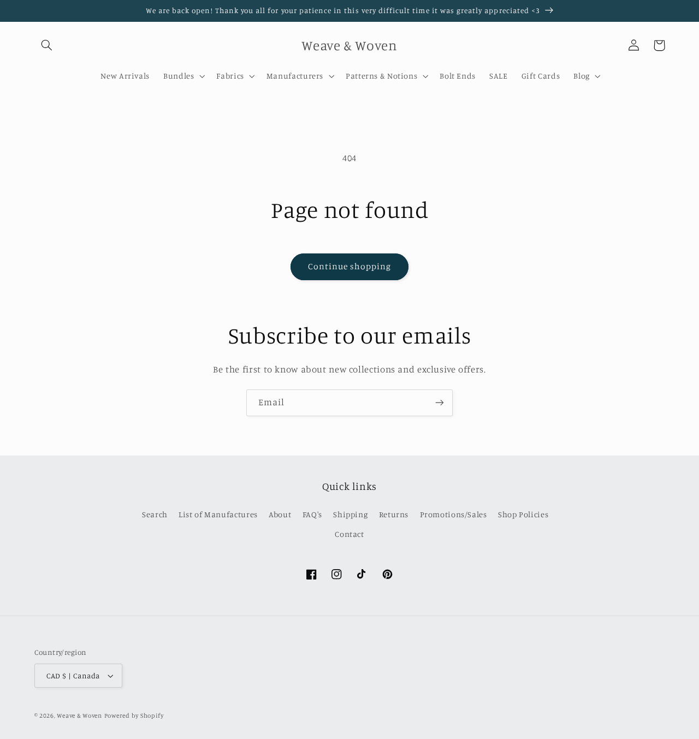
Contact (349, 534)
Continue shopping (350, 266)
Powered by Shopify (134, 715)
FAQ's (312, 514)
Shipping (350, 514)
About (280, 514)
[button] (47, 45)
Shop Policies (523, 514)
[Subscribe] (439, 402)
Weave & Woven (79, 715)
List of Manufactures (218, 514)
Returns (393, 514)
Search (155, 514)
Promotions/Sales (453, 514)
